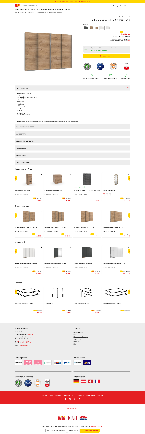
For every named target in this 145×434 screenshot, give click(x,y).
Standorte (30, 334)
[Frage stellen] (122, 16)
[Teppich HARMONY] (87, 179)
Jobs (51, 395)
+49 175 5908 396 (26, 342)
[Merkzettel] (121, 5)
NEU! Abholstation (78, 332)
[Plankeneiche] (91, 28)
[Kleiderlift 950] (58, 293)
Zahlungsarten (77, 339)
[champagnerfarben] (104, 194)
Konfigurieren (73, 430)
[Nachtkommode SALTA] (58, 179)
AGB (73, 395)
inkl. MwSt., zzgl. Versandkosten (121, 36)
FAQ (75, 334)
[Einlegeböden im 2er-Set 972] (29, 293)
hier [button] (129, 40)
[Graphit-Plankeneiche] (85, 28)
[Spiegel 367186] (116, 179)
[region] (48, 50)
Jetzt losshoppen (85, 1)
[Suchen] (113, 6)
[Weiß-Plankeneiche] (102, 28)
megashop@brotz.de (24, 345)
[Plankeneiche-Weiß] (97, 28)
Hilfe (75, 344)
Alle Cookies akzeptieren (89, 430)
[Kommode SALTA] (29, 179)
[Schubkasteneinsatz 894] (87, 293)
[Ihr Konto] (117, 5)
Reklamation (77, 341)
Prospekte (100, 395)
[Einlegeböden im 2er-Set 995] (116, 293)
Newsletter (58, 395)
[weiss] (107, 28)
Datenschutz (80, 395)
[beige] (107, 194)
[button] (91, 76)
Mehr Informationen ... (97, 426)
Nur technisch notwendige (56, 430)
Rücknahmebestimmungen (81, 337)
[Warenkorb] (125, 5)
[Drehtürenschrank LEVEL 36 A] (87, 252)
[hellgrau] (110, 194)
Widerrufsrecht (90, 395)
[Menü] (128, 5)
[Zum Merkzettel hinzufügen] (129, 16)
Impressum (67, 395)
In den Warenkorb (108, 56)
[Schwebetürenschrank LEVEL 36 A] (48, 50)
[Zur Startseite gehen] (18, 5)
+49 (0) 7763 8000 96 (23, 341)
